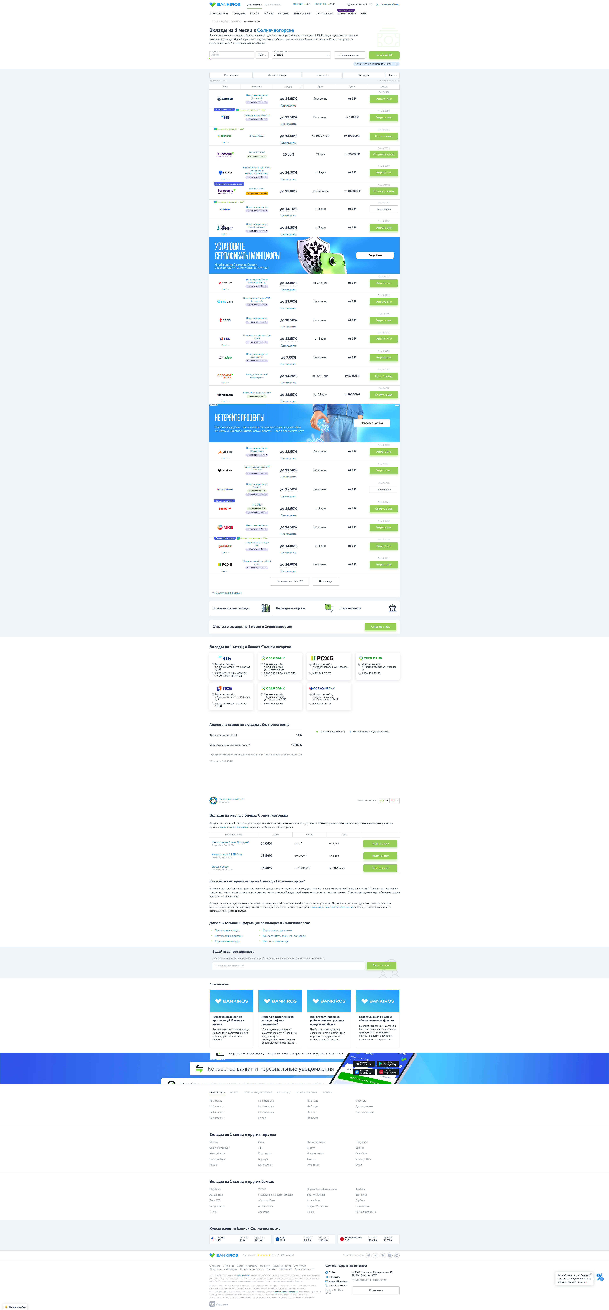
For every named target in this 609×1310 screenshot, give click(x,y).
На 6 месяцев (266, 1106)
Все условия (384, 209)
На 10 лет (312, 1118)
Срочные (361, 1100)
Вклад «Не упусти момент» (257, 393)
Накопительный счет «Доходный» (257, 355)
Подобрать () (384, 55)
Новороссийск (315, 1153)
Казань (213, 1165)
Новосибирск (217, 1153)
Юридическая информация (223, 1269)
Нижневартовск (316, 1142)
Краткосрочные (365, 1112)
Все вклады (326, 581)
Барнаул (263, 1159)
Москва (213, 1142)
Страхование (346, 13)
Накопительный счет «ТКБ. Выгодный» (257, 299)
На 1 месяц (215, 1100)
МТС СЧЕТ (257, 505)
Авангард (263, 1212)
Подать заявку (380, 843)
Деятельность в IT (304, 1269)
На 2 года (312, 1100)
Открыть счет (384, 172)
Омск (261, 1142)
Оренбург (361, 1153)
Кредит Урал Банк (317, 1206)
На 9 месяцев (266, 1112)
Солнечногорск (359, 4)
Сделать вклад (383, 376)
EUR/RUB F (321, 4)
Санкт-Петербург (219, 1148)
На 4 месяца (216, 1118)
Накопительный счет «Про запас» (257, 337)
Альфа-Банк (216, 1194)
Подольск (361, 1142)
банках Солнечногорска (234, 827)
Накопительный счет (257, 318)
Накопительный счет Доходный (257, 96)
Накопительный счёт (257, 207)
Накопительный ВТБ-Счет (256, 115)
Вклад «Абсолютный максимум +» (257, 376)
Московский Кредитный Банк (275, 1194)
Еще (391, 75)
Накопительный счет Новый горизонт (257, 225)
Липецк (311, 1159)
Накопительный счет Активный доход (257, 281)
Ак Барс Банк (266, 1206)
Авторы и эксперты (247, 1266)
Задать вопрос (381, 965)
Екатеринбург (217, 1159)
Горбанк (360, 1200)
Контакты (272, 1269)
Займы (268, 13)
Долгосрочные (364, 1106)
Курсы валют (218, 13)
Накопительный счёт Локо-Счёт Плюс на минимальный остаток (257, 171)
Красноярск (265, 1165)
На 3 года (312, 1106)
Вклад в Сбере (256, 136)
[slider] (209, 58)
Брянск (360, 1148)
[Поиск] (371, 4)
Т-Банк (213, 1212)
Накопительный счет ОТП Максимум (256, 468)
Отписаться (300, 1266)
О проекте (214, 1266)
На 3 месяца (216, 1112)
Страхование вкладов (227, 941)
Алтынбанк (313, 1200)
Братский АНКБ (316, 1194)
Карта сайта (286, 1269)
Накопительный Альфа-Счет (257, 544)
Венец (310, 1212)
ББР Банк (361, 1194)
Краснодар (264, 1153)
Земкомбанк (363, 1206)
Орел (359, 1165)
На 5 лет (312, 1112)
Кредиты (239, 13)
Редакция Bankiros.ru (232, 799)
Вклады (283, 13)
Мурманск (313, 1165)
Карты (254, 13)
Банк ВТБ (214, 1200)
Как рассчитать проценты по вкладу (284, 936)
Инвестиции (303, 13)
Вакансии (265, 1266)
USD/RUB (298, 4)
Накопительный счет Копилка (257, 485)
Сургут (311, 1148)
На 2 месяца (216, 1106)
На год (262, 1118)
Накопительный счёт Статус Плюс (257, 449)
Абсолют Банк (266, 1200)
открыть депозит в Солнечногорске (332, 907)
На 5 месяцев (266, 1100)
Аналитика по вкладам (228, 593)
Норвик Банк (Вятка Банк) (322, 1189)
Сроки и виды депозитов (277, 930)
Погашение (324, 13)
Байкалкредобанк (366, 1212)
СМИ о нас (228, 1266)
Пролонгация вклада (227, 930)
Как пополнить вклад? (276, 941)
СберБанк (215, 1189)
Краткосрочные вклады (229, 936)
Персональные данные (252, 1269)
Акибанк (361, 1189)
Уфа (260, 1148)
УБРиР (262, 1189)
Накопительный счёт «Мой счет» (257, 562)
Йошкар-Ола (363, 1159)
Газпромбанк (216, 1206)
